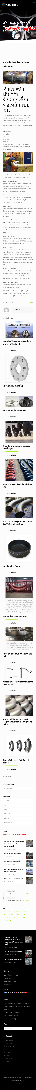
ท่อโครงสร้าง (7, 814)
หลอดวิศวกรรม (8, 822)
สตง (5, 805)
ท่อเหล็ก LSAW (25, 894)
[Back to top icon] (17, 1073)
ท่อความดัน (7, 818)
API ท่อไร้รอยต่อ (8, 1040)
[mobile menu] (33, 2)
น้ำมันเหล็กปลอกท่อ (9, 1046)
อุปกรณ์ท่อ (6, 801)
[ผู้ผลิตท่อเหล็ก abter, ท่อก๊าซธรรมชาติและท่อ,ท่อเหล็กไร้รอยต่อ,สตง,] (10, 4)
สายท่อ (6, 809)
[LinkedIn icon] (20, 1083)
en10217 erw (7, 1052)
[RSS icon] (21, 1083)
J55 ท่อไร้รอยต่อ (8, 1058)
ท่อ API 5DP (7, 1062)
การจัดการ (17, 310)
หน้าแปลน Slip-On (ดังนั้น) (13, 386)
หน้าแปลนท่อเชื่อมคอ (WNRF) (14, 410)
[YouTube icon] (18, 1083)
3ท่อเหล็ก (6, 1055)
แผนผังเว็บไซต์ (8, 984)
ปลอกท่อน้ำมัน (8, 1043)
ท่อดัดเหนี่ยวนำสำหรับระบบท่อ (15, 617)
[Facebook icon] (14, 1083)
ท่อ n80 (6, 1049)
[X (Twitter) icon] (16, 1083)
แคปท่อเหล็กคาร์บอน (11, 566)
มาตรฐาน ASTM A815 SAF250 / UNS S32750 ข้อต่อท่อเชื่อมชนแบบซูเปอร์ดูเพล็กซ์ (17, 721)
